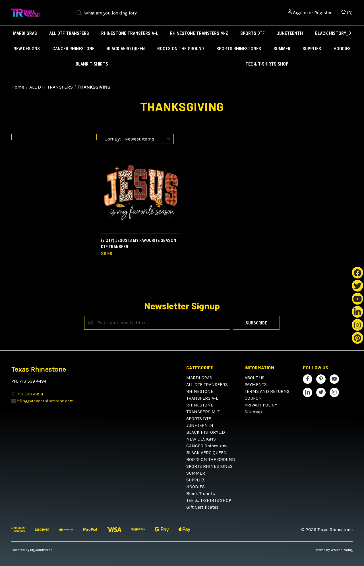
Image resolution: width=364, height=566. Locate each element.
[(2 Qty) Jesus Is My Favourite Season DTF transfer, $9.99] (140, 193)
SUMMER (282, 48)
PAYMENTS (256, 384)
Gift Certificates (202, 507)
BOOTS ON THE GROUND (180, 48)
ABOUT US (254, 377)
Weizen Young (342, 550)
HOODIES (342, 48)
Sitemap (253, 411)
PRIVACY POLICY (261, 405)
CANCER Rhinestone (73, 48)
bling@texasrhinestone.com (45, 400)
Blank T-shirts (92, 64)
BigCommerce (41, 550)
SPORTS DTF (252, 33)
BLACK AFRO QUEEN (126, 48)
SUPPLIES (312, 48)
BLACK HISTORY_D (333, 33)
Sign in (300, 12)
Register (323, 12)
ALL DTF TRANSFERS (69, 33)
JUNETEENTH (290, 33)
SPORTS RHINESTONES (238, 48)
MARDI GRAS (25, 33)
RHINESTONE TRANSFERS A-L (129, 33)
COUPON (253, 398)
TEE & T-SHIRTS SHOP (266, 64)
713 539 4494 (30, 393)
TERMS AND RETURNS (267, 391)
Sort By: (113, 139)
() (349, 12)
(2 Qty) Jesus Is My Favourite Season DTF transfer (138, 244)
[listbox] (148, 139)
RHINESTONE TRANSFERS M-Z (199, 33)
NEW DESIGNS (26, 48)
